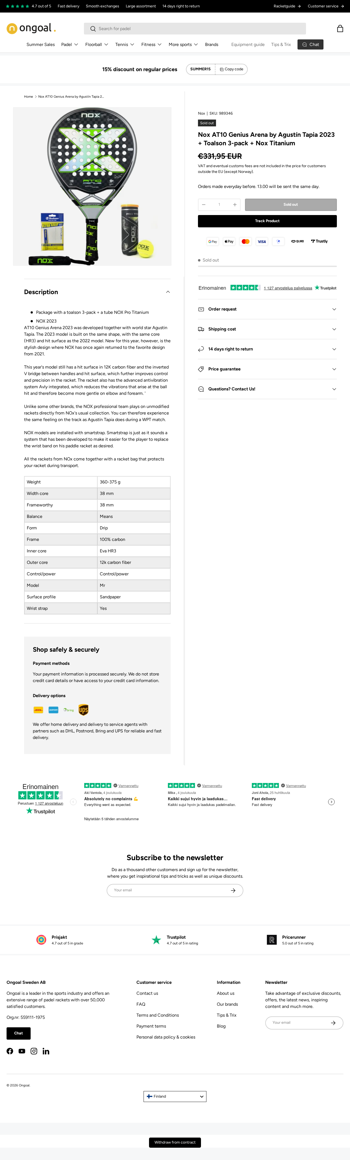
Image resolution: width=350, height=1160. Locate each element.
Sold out (291, 204)
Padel (66, 44)
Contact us (147, 993)
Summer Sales (41, 44)
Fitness (148, 44)
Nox (201, 113)
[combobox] (195, 28)
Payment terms (151, 1026)
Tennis (121, 44)
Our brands (227, 1004)
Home (28, 96)
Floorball (93, 44)
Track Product (267, 221)
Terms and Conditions (157, 1015)
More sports (180, 44)
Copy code (234, 69)
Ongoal (24, 1085)
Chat (18, 1033)
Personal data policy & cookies (165, 1037)
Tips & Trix (281, 44)
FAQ (140, 1004)
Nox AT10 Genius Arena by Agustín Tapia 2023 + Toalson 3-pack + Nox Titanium (71, 96)
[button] (340, 28)
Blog (221, 1026)
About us (225, 993)
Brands (211, 44)
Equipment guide (248, 44)
